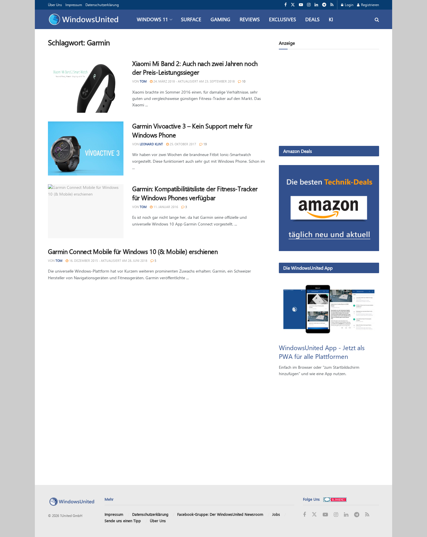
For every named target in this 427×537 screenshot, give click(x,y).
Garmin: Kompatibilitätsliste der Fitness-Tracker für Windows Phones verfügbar (195, 193)
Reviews (250, 19)
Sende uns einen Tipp (123, 520)
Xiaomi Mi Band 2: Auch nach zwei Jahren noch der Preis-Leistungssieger (195, 68)
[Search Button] (377, 19)
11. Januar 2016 (165, 207)
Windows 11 (152, 19)
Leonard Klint (151, 144)
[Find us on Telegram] (324, 5)
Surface (191, 19)
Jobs (276, 514)
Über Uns (55, 4)
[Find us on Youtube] (301, 5)
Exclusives (282, 19)
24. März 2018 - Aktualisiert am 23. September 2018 (193, 81)
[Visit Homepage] (85, 19)
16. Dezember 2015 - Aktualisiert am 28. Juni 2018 (107, 260)
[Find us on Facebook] (285, 5)
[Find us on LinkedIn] (316, 5)
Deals (312, 19)
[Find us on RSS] (331, 5)
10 (243, 81)
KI (331, 19)
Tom (143, 81)
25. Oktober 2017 (182, 144)
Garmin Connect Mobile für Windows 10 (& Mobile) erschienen (133, 251)
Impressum (73, 4)
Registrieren (369, 4)
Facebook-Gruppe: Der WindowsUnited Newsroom (220, 514)
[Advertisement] (329, 98)
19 (204, 144)
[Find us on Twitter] (293, 5)
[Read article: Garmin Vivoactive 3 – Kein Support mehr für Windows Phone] (85, 148)
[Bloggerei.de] (335, 499)
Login (349, 4)
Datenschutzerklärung (102, 4)
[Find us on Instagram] (309, 5)
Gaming (220, 19)
